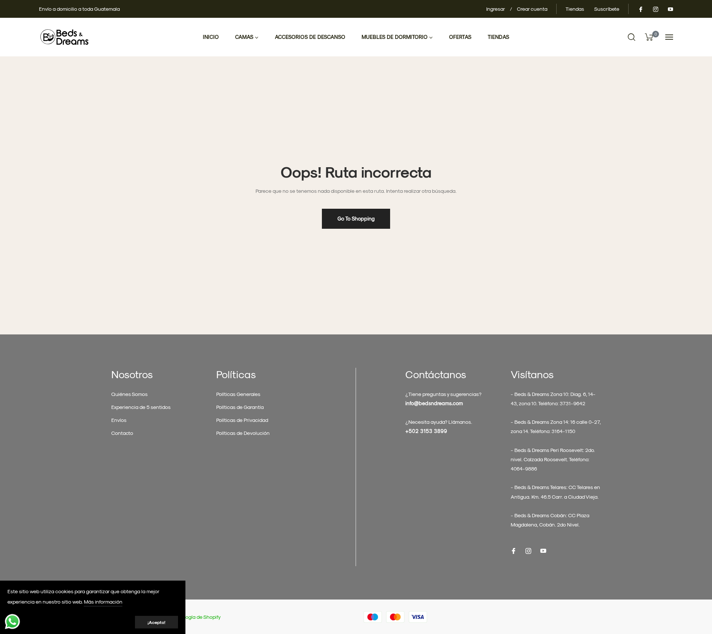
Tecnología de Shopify (195, 617)
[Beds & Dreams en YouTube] (670, 9)
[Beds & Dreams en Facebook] (640, 9)
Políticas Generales (238, 394)
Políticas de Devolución (243, 433)
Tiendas (575, 9)
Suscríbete (606, 9)
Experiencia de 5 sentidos (141, 407)
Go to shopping (356, 218)
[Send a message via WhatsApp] (12, 621)
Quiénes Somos (129, 394)
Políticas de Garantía (240, 407)
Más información (103, 601)
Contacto (122, 433)
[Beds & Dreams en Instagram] (655, 9)
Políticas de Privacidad (242, 420)
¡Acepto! (156, 622)
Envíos (118, 420)
